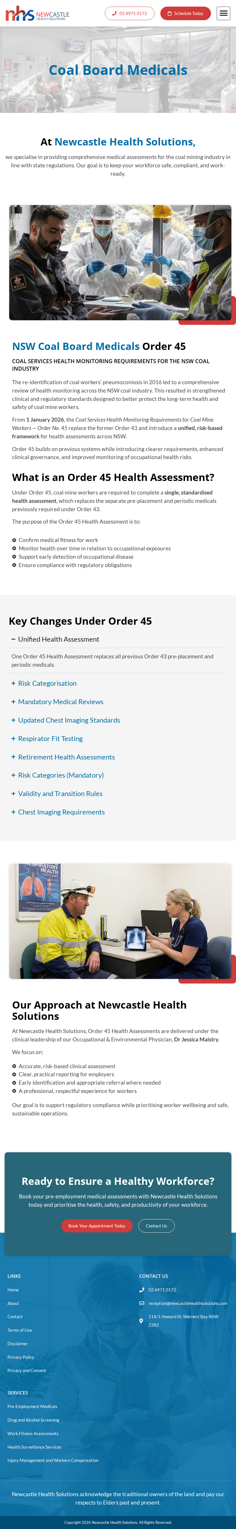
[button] (223, 13)
